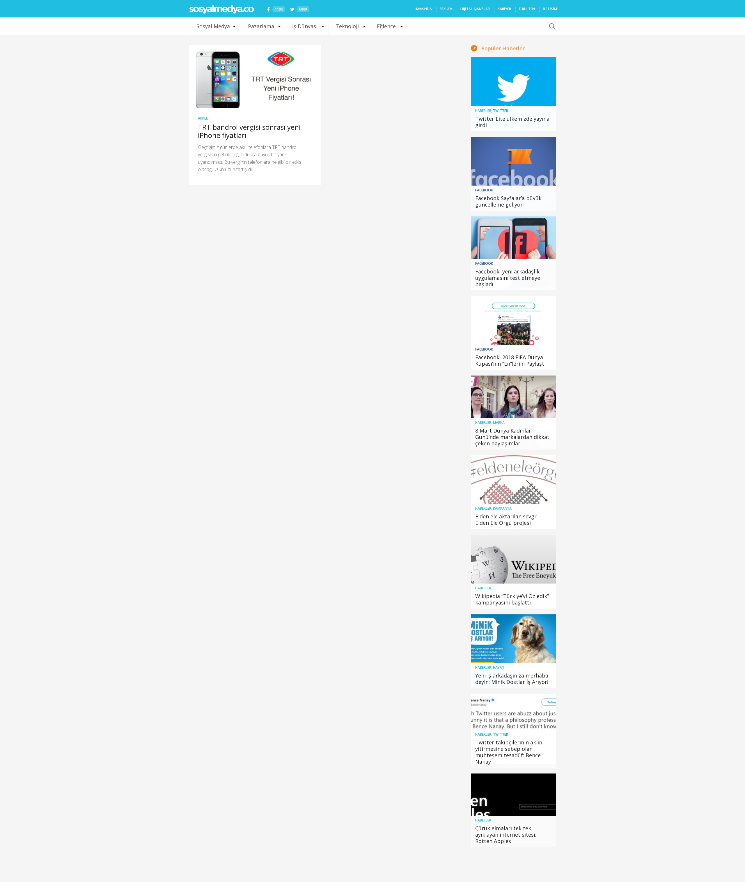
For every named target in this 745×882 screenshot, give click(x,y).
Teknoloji (347, 26)
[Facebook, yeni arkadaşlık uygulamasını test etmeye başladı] (513, 253)
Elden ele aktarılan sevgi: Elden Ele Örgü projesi (506, 519)
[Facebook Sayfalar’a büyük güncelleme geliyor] (513, 174)
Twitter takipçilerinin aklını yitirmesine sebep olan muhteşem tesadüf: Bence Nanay (509, 752)
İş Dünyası (304, 26)
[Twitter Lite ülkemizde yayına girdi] (513, 94)
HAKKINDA (423, 8)
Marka (499, 422)
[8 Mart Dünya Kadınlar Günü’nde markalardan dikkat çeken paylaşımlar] (513, 412)
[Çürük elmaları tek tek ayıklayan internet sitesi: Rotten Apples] (513, 810)
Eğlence (386, 26)
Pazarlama (261, 26)
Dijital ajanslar (475, 8)
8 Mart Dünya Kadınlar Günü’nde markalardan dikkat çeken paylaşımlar (512, 437)
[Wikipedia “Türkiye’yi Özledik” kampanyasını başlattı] (513, 572)
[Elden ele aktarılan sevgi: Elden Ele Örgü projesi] (513, 492)
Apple (203, 118)
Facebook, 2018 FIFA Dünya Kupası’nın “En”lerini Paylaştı (510, 360)
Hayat (498, 667)
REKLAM (446, 8)
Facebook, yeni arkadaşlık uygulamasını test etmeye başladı (507, 278)
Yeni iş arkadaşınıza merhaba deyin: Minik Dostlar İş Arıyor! (511, 678)
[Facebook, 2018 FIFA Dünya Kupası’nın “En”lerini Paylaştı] (513, 333)
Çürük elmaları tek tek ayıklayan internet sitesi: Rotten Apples (505, 834)
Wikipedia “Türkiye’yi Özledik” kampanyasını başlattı (512, 599)
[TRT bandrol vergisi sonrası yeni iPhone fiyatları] (255, 76)
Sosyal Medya (213, 26)
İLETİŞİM (550, 8)
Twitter (500, 110)
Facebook (484, 190)
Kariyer (504, 8)
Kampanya (502, 508)
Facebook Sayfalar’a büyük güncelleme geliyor (508, 201)
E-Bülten (527, 8)
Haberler (483, 110)
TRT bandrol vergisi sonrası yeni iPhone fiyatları (249, 131)
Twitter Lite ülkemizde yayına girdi (512, 122)
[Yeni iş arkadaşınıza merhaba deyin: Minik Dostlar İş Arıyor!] (513, 651)
